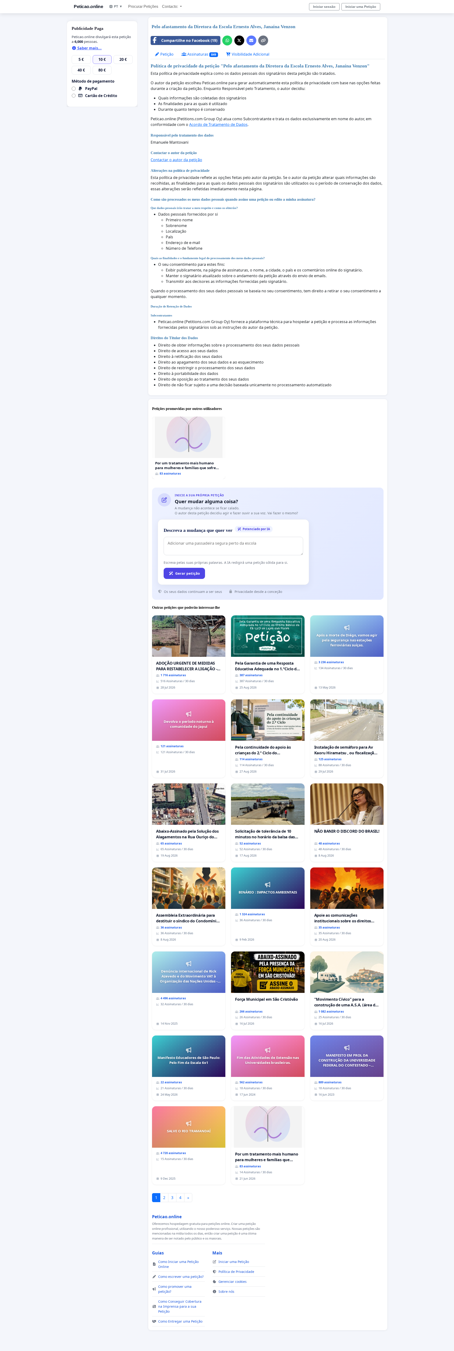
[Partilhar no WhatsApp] (227, 40)
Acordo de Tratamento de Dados (218, 124)
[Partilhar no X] (239, 40)
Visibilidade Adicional (250, 54)
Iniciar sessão (324, 7)
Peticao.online (88, 6)
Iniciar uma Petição (360, 7)
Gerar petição (187, 573)
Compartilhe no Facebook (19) (189, 40)
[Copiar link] (263, 40)
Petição (166, 54)
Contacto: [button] (170, 6)
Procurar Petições (143, 6)
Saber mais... (89, 48)
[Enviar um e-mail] (251, 40)
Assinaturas (201, 54)
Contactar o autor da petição (176, 159)
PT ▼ (118, 6)
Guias (158, 1253)
